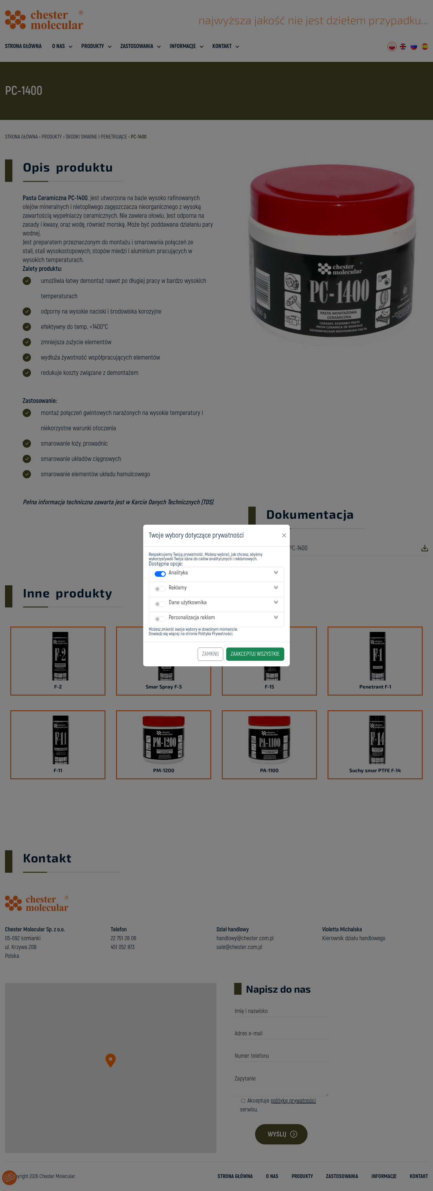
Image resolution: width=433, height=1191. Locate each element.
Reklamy (177, 587)
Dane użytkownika (188, 602)
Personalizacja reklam (192, 617)
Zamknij (210, 654)
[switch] (160, 574)
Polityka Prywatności (215, 634)
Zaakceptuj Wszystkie (255, 654)
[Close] (284, 535)
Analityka (178, 572)
